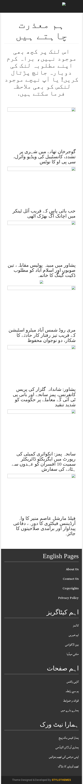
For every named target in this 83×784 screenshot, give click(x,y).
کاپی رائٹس (73, 682)
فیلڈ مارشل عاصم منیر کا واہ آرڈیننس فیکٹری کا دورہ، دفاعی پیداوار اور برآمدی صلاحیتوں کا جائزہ (44, 526)
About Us (72, 569)
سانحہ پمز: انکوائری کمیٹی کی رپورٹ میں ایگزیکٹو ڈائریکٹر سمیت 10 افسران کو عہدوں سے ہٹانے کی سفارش (44, 461)
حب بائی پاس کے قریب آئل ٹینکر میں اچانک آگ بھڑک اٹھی (44, 213)
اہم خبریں (74, 635)
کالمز (76, 625)
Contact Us (71, 579)
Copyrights (71, 588)
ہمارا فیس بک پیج (69, 738)
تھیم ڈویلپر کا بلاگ (68, 766)
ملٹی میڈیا (73, 654)
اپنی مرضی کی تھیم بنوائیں (64, 757)
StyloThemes (61, 779)
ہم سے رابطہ (72, 691)
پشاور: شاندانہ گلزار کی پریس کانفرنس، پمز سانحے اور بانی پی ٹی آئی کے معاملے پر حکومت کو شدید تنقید (44, 397)
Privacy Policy (68, 598)
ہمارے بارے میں (70, 710)
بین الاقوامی (72, 644)
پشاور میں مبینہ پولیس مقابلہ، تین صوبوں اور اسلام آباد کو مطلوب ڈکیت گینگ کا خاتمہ (42, 270)
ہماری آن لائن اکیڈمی (67, 747)
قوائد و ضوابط (71, 701)
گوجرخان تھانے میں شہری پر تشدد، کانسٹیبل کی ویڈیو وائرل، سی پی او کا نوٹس (44, 156)
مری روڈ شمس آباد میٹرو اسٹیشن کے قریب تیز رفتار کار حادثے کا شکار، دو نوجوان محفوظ (42, 335)
